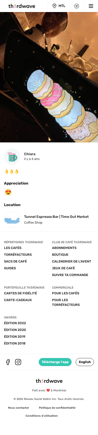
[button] (85, 362)
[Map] (77, 6)
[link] (18, 408)
